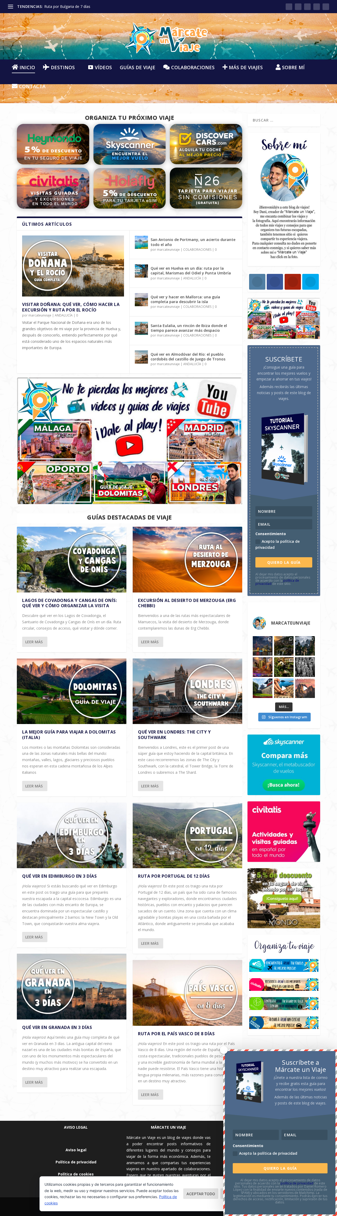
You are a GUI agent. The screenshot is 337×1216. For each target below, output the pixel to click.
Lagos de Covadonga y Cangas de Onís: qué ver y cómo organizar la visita (69, 603)
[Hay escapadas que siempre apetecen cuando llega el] (284, 688)
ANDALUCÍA (64, 315)
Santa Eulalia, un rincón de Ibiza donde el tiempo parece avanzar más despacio (189, 328)
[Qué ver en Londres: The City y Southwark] (187, 691)
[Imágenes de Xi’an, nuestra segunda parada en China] (305, 667)
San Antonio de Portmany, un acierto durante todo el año (193, 242)
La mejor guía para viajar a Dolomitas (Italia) (69, 734)
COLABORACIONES (197, 249)
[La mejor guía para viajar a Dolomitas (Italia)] (71, 691)
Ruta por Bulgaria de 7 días (67, 6)
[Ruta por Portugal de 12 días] (187, 835)
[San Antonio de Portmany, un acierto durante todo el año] (141, 242)
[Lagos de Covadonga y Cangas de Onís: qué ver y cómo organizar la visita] (71, 559)
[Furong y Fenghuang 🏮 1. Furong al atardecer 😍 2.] (284, 646)
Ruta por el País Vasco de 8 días (176, 1034)
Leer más (34, 641)
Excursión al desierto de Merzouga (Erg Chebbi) (187, 603)
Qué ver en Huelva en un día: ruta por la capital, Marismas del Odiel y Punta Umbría (191, 270)
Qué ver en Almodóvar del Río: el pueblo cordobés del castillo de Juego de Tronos (188, 356)
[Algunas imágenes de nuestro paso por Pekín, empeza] (262, 688)
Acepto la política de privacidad (277, 544)
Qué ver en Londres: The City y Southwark (174, 734)
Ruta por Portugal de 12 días (174, 876)
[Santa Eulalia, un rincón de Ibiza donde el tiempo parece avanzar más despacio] (141, 328)
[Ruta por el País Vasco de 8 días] (187, 993)
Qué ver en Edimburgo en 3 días (59, 876)
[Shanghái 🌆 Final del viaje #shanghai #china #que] (262, 646)
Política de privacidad (76, 1161)
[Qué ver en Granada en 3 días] (71, 986)
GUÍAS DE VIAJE (137, 68)
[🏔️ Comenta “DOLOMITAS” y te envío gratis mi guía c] (305, 688)
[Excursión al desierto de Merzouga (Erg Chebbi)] (187, 559)
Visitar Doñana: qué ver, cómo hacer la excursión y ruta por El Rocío (71, 307)
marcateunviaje (39, 315)
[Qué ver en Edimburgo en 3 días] (71, 835)
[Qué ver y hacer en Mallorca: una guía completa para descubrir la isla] (141, 299)
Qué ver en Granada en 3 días (57, 1027)
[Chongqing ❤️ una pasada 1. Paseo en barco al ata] (262, 667)
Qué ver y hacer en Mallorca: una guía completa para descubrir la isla (185, 299)
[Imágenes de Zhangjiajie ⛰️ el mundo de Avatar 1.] (305, 646)
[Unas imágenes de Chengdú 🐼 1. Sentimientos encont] (284, 667)
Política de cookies (76, 1174)
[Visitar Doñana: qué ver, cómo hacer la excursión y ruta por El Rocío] (73, 266)
